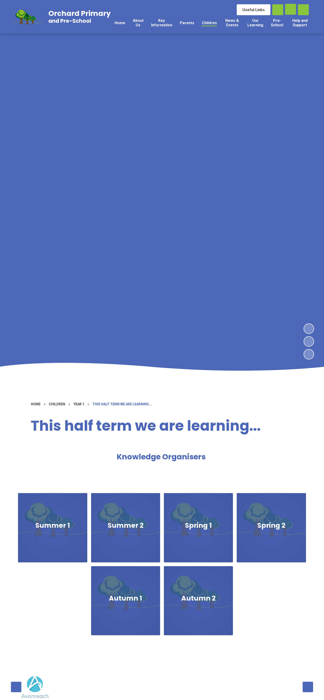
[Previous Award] (16, 687)
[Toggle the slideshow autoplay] (309, 354)
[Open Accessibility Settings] (303, 9)
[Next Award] (308, 687)
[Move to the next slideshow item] (309, 328)
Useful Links (253, 10)
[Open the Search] (277, 9)
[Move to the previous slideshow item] (309, 341)
